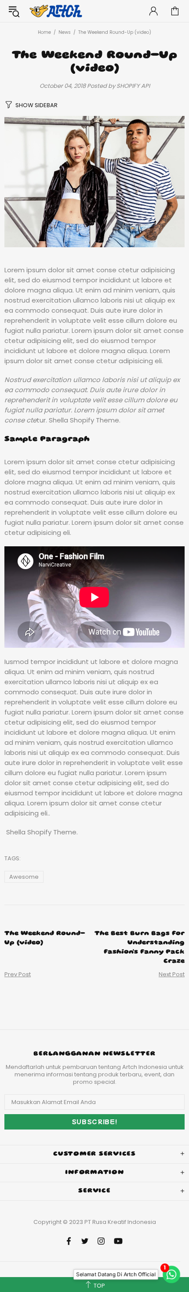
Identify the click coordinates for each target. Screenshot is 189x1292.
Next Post (172, 974)
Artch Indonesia (56, 11)
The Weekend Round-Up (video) (44, 938)
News (64, 32)
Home (44, 32)
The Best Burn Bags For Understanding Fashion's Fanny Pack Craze (139, 947)
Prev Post (17, 974)
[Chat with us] (173, 1274)
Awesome (24, 877)
